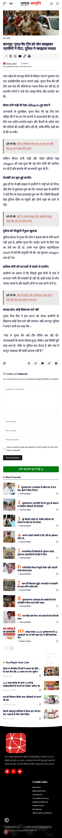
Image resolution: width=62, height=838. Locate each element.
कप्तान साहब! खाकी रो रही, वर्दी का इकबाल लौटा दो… (37, 537)
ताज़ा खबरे (51, 673)
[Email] (20, 56)
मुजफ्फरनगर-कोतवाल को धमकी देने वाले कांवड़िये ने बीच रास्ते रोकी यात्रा (36, 601)
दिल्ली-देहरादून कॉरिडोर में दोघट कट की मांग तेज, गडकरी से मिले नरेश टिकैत (21, 712)
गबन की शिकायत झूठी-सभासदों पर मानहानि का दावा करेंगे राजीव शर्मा (37, 585)
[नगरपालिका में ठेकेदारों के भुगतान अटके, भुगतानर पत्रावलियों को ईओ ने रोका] (9, 553)
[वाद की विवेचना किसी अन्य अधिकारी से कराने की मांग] (51, 699)
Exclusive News (50, 655)
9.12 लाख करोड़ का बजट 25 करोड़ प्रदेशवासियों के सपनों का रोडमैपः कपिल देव (21, 684)
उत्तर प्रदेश (6, 38)
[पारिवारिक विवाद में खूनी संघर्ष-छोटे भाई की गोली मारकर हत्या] (9, 569)
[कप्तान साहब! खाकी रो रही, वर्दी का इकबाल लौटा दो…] (9, 537)
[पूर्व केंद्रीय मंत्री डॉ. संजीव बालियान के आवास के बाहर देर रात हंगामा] (9, 521)
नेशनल (49, 712)
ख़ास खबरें (51, 669)
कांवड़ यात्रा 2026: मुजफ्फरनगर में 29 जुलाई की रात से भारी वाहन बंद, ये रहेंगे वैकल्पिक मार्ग (37, 634)
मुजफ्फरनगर (51, 687)
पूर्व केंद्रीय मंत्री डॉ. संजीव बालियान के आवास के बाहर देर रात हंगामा (35, 521)
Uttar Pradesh (51, 661)
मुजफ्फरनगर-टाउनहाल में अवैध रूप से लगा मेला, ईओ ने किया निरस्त (36, 489)
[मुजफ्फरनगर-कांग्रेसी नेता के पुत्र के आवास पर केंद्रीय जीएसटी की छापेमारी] (9, 505)
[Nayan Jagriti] (31, 3)
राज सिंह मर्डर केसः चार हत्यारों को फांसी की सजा (38, 617)
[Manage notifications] (5, 832)
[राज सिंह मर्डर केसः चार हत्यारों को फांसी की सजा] (9, 617)
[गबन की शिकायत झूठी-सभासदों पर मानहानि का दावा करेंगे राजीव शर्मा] (9, 585)
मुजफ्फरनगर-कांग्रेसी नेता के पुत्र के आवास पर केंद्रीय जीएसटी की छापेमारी (37, 504)
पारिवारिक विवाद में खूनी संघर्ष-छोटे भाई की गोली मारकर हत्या (37, 569)
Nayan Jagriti (12, 63)
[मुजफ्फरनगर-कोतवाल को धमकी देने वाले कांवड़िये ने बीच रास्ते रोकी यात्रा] (9, 601)
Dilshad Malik (25, 494)
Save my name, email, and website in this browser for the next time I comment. (32, 449)
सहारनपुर (49, 701)
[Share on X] (10, 56)
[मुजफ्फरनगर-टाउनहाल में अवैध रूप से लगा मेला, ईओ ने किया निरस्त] (9, 489)
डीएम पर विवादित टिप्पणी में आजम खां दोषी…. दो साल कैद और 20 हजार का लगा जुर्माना (21, 670)
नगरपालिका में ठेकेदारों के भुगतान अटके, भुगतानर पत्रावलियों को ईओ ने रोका (35, 553)
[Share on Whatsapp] (15, 56)
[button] (5, 3)
